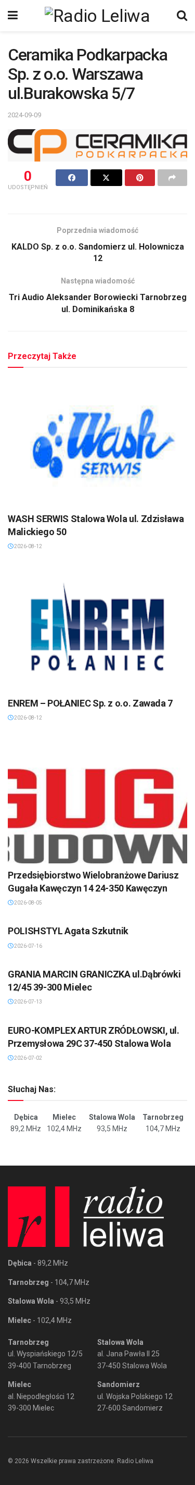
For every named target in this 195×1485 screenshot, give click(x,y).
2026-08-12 (27, 546)
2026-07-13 (27, 1002)
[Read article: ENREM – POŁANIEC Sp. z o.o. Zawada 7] (97, 627)
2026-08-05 (27, 903)
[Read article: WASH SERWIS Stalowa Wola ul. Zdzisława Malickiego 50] (97, 442)
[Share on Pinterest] (140, 177)
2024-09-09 (24, 115)
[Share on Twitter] (106, 177)
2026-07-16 (27, 946)
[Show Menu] (13, 15)
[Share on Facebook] (72, 177)
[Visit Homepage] (97, 15)
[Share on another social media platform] (173, 177)
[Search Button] (182, 15)
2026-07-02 (27, 1058)
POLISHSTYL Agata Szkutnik (68, 930)
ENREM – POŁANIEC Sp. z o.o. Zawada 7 (90, 703)
